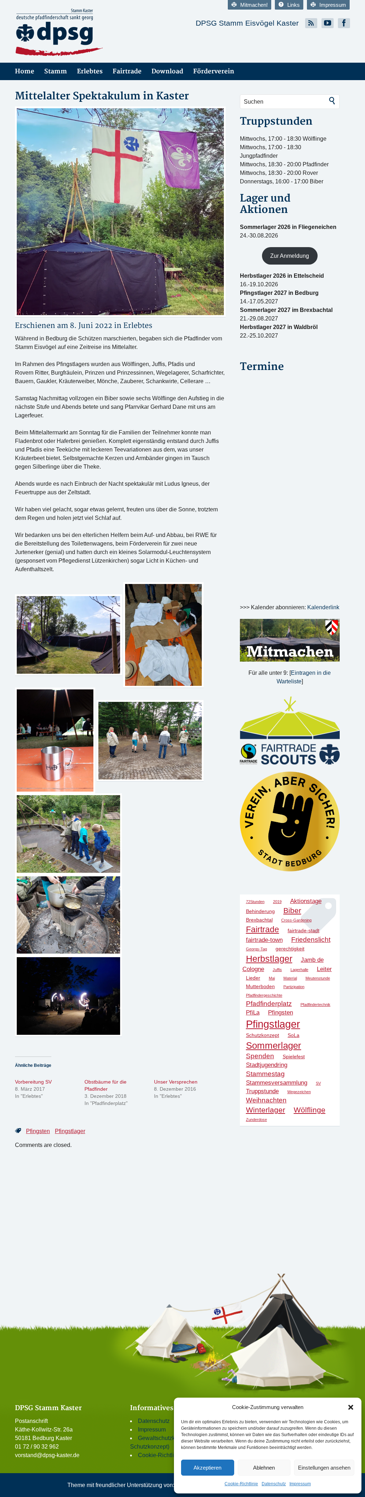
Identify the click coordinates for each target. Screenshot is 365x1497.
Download (167, 71)
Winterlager (265, 1110)
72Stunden (255, 901)
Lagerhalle (299, 969)
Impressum (300, 1483)
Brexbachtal (259, 920)
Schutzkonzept (262, 1035)
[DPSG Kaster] (96, 32)
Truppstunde (262, 1091)
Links (293, 5)
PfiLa (252, 1012)
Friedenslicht (310, 939)
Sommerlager (273, 1045)
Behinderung (260, 911)
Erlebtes (90, 71)
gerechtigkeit (290, 948)
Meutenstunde (317, 978)
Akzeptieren (207, 1468)
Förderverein (213, 71)
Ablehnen (264, 1468)
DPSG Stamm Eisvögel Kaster (247, 23)
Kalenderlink (323, 607)
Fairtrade (127, 71)
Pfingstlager (70, 1131)
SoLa (293, 1035)
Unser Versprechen (175, 1082)
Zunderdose (256, 1119)
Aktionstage (306, 901)
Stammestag (265, 1074)
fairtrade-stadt (303, 930)
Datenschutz (274, 1483)
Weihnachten (266, 1100)
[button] (350, 1407)
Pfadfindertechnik (315, 1004)
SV (318, 1083)
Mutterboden (260, 986)
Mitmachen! (254, 5)
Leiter (324, 969)
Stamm (55, 71)
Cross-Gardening (296, 920)
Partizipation (293, 987)
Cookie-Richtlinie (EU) (166, 1455)
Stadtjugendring (266, 1065)
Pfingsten (38, 1131)
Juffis (277, 969)
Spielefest (294, 1056)
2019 (277, 901)
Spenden (260, 1056)
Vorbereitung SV (33, 1082)
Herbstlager (269, 959)
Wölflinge (309, 1110)
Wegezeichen (299, 1092)
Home (24, 71)
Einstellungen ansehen (324, 1468)
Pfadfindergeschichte (264, 995)
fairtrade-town (264, 940)
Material (290, 978)
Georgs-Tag (256, 949)
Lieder (253, 978)
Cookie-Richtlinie (241, 1483)
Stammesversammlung (276, 1082)
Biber (292, 910)
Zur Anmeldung (289, 256)
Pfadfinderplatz (269, 1003)
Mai (272, 978)
